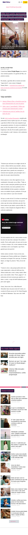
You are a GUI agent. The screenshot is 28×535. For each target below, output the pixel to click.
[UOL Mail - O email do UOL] (19, 2)
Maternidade (14, 7)
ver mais (13, 521)
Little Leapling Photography (12, 118)
